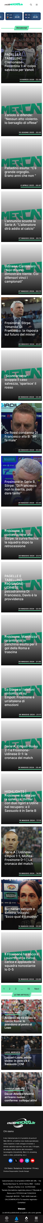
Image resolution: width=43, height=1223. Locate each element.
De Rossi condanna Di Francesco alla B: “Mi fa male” (21, 436)
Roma (17, 1013)
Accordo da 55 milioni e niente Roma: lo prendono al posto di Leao (20, 1022)
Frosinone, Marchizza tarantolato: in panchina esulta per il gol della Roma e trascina (21, 644)
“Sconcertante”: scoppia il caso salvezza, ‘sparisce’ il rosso (20, 381)
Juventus (9, 1089)
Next (36, 988)
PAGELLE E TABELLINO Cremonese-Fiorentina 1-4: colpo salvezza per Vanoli (20, 62)
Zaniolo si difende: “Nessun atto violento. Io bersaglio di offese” (21, 119)
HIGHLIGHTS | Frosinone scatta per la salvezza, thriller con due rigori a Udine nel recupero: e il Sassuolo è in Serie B (21, 801)
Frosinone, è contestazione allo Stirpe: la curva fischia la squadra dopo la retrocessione (21, 538)
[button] (31, 4)
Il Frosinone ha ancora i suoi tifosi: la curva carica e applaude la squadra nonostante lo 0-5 (21, 961)
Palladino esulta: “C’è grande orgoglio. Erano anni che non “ (20, 172)
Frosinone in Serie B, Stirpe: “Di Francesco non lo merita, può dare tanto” (21, 487)
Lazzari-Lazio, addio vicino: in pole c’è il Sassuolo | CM (18, 1061)
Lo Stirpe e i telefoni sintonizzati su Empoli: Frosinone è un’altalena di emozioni (20, 697)
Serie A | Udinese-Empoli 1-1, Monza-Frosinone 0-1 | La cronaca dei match (19, 858)
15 (28, 988)
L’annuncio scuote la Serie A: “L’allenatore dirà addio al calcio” (20, 225)
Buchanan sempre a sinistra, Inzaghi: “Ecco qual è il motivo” (21, 912)
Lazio (7, 1052)
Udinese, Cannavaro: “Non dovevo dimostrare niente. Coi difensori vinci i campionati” (21, 273)
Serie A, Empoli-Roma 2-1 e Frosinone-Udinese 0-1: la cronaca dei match (21, 752)
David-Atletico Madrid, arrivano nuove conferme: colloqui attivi (21, 1097)
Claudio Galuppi (24, 1171)
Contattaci (21, 1202)
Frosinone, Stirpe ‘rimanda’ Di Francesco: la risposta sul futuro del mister (21, 328)
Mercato (9, 1013)
